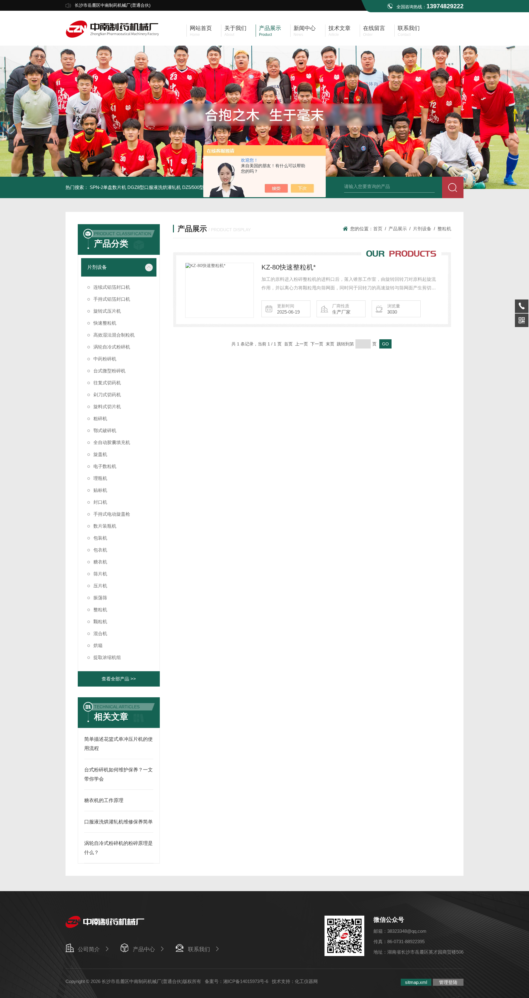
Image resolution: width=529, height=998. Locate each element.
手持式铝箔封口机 (111, 299)
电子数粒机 (104, 466)
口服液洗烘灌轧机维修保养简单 (118, 821)
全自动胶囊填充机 (111, 442)
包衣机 (100, 549)
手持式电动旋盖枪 (111, 514)
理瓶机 (100, 478)
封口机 (100, 502)
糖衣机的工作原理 (103, 800)
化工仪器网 (306, 981)
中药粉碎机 (104, 358)
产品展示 (397, 228)
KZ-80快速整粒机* (288, 267)
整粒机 (100, 609)
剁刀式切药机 (107, 394)
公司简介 (89, 949)
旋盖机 (100, 454)
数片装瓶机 (104, 526)
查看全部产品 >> (119, 678)
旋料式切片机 (107, 406)
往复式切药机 (107, 382)
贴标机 (100, 490)
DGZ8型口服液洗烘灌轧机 (154, 187)
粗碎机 (100, 418)
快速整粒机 (104, 323)
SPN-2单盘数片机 (108, 187)
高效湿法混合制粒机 (114, 334)
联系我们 (199, 949)
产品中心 (144, 949)
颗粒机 (100, 621)
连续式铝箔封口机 (111, 287)
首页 (377, 228)
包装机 (100, 537)
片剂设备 (97, 267)
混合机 (100, 633)
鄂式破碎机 (104, 430)
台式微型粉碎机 (109, 370)
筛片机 (100, 573)
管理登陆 (448, 982)
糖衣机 (100, 561)
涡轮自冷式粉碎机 (111, 346)
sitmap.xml (416, 982)
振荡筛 (100, 597)
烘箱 (98, 645)
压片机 (100, 585)
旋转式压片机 (107, 311)
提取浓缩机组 (107, 657)
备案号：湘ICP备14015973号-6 (236, 981)
